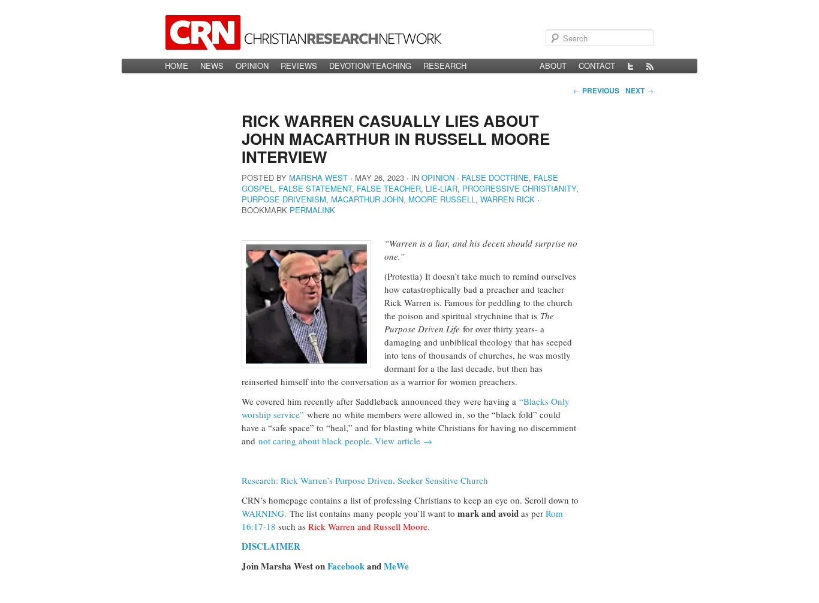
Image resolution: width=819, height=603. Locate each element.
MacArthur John (367, 199)
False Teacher (389, 188)
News (212, 65)
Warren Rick (507, 199)
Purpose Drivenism (284, 199)
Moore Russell (441, 199)
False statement (315, 188)
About (553, 65)
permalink (312, 210)
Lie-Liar (441, 188)
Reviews (299, 65)
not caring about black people (312, 441)
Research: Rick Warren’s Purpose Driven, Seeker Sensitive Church (365, 480)
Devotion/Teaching (370, 65)
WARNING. (266, 513)
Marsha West (318, 177)
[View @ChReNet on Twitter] (630, 66)
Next (639, 90)
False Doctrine (495, 177)
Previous (596, 90)
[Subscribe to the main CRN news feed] (650, 66)
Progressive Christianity (519, 188)
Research (444, 65)
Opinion (252, 65)
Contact (597, 65)
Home (176, 65)
